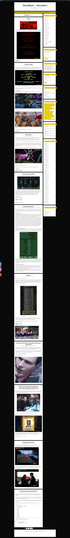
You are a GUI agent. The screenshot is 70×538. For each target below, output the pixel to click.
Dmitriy (46, 130)
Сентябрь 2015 (47, 192)
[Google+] (1, 265)
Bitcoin (37, 12)
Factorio (28, 275)
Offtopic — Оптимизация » (19, 202)
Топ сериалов (29, 12)
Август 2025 (46, 147)
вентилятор (51, 112)
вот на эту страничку (21, 391)
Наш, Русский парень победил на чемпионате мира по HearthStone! (28, 387)
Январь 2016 (46, 188)
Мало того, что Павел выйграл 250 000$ (21, 433)
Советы (46, 40)
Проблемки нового (28, 206)
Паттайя (45, 109)
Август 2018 (46, 160)
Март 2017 (46, 171)
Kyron (46, 21)
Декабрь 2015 (47, 189)
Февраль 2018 (47, 164)
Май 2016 (46, 182)
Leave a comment (31, 65)
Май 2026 (46, 143)
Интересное (28, 443)
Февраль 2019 (47, 157)
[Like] (1, 268)
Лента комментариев (48, 212)
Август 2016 (46, 178)
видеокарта (45, 113)
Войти (45, 209)
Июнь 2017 (46, 168)
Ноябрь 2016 (46, 175)
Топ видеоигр (25, 12)
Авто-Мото (46, 19)
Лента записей (47, 211)
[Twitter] (1, 264)
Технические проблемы (48, 41)
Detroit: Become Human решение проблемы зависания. (28, 343)
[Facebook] (1, 262)
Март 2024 (46, 149)
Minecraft (28, 134)
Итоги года (47, 30)
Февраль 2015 (47, 202)
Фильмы (46, 43)
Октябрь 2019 (47, 156)
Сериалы (46, 37)
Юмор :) (46, 44)
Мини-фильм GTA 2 (28, 442)
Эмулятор (45, 112)
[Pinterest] (1, 271)
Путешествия (47, 34)
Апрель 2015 (46, 199)
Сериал (45, 110)
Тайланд (47, 35)
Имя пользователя (47, 76)
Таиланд (48, 110)
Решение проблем (28, 492)
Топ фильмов (34, 12)
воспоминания (50, 113)
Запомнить (46, 81)
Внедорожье (46, 108)
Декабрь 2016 (47, 174)
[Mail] (1, 275)
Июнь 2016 (46, 181)
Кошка (54, 108)
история (51, 114)
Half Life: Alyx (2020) (28, 174)
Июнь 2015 (46, 196)
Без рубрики (26, 175)
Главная (16, 12)
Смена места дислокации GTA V (28, 491)
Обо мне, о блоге (20, 12)
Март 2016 (46, 185)
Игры (27, 65)
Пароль (45, 79)
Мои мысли (28, 389)
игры (49, 114)
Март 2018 (46, 163)
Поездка (48, 109)
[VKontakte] (1, 267)
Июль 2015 (46, 195)
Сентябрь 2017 (47, 167)
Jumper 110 (47, 20)
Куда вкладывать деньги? (46, 12)
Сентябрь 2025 (47, 146)
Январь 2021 (46, 153)
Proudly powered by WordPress (28, 531)
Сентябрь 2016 (47, 177)
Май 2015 (46, 198)
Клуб (51, 108)
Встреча (49, 108)
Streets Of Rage (28, 64)
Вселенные (40, 12)
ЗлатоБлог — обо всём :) (35, 5)
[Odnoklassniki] (1, 274)
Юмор (48, 112)
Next (31, 528)
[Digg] (1, 272)
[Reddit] (1, 269)
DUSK (28, 19)
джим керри (46, 114)
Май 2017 (46, 170)
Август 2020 (46, 154)
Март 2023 (46, 150)
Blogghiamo (35, 531)
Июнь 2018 (46, 161)
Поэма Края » (18, 168)
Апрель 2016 (46, 184)
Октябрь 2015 (47, 191)
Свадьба (51, 109)
